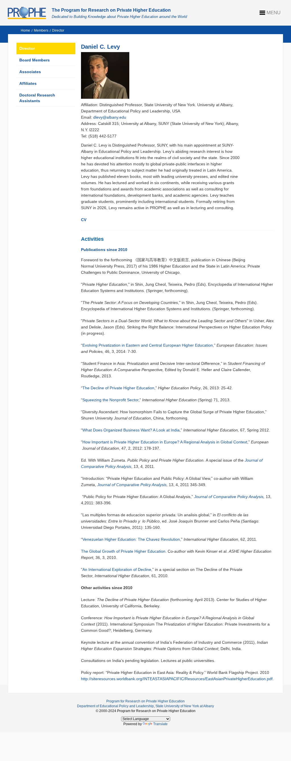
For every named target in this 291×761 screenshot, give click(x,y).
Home (25, 30)
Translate (160, 724)
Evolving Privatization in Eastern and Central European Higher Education (147, 345)
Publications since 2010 (104, 249)
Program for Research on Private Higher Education (145, 701)
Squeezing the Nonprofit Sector (110, 400)
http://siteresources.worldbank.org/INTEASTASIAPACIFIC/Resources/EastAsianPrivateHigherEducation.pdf (177, 678)
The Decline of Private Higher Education (118, 388)
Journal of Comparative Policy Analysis (132, 484)
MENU (273, 13)
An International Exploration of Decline (116, 569)
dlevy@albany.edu (109, 117)
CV (83, 219)
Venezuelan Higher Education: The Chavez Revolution (131, 539)
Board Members (34, 60)
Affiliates (28, 83)
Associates (30, 71)
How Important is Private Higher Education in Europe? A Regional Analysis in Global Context (164, 442)
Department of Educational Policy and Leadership (115, 706)
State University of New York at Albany (184, 706)
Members (41, 30)
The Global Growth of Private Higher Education (123, 551)
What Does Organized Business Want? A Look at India (131, 430)
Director (58, 30)
